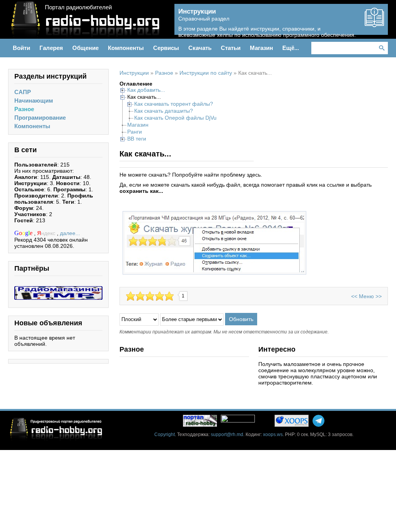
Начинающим (33, 100)
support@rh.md (227, 434)
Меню (366, 296)
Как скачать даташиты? (163, 111)
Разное (24, 109)
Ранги (134, 132)
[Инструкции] (374, 24)
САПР (22, 92)
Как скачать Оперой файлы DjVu (175, 118)
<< (354, 296)
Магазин (137, 125)
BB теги (136, 139)
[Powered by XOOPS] (292, 421)
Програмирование (40, 117)
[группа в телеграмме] (318, 421)
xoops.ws (273, 434)
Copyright (164, 434)
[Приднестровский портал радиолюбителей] (200, 421)
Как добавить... (146, 90)
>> (379, 296)
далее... (70, 233)
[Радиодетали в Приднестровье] (58, 289)
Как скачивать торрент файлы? (173, 104)
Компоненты (32, 126)
